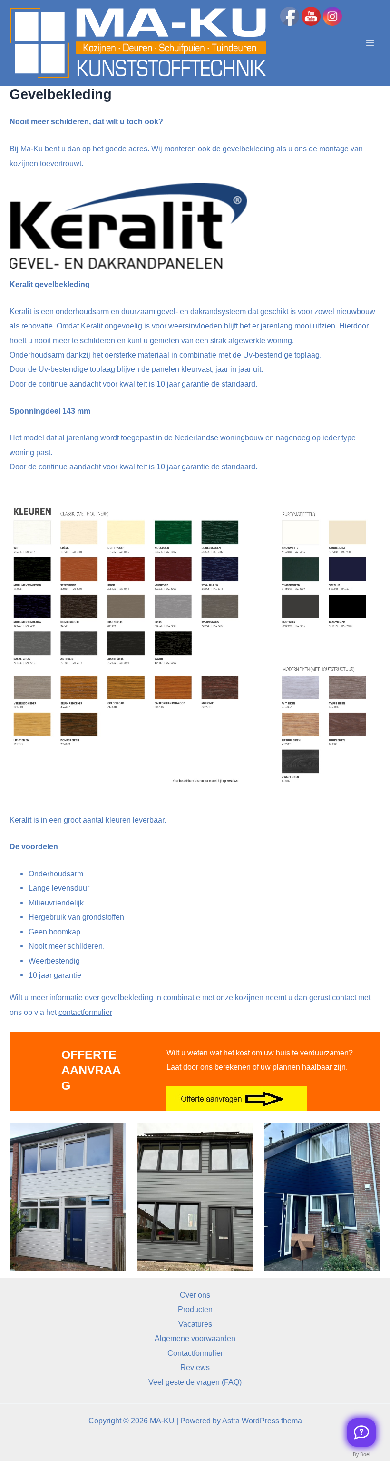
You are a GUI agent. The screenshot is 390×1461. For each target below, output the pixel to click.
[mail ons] (361, 1432)
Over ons (195, 1295)
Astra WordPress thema (262, 1420)
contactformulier (85, 1012)
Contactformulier (195, 1353)
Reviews (195, 1367)
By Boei (361, 1454)
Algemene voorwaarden (195, 1338)
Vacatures (195, 1324)
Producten (195, 1309)
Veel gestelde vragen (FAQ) (195, 1382)
